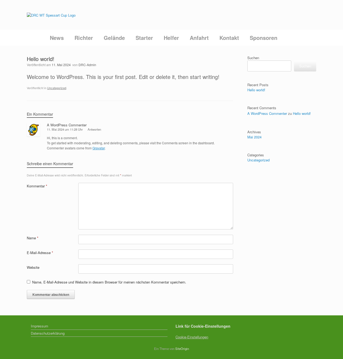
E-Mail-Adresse (40, 252)
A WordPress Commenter (67, 124)
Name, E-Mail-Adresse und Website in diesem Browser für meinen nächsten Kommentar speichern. (109, 282)
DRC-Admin (87, 64)
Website (33, 267)
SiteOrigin (182, 348)
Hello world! (256, 89)
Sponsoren (263, 37)
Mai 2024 (254, 136)
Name (32, 237)
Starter (144, 37)
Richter (83, 37)
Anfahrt (199, 37)
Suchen (253, 57)
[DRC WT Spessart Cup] (51, 15)
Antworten (94, 129)
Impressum (39, 325)
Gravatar (98, 148)
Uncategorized (56, 88)
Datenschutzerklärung (48, 333)
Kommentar (37, 185)
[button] (308, 38)
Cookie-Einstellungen (192, 336)
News (57, 37)
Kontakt (229, 37)
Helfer (171, 37)
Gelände (114, 37)
